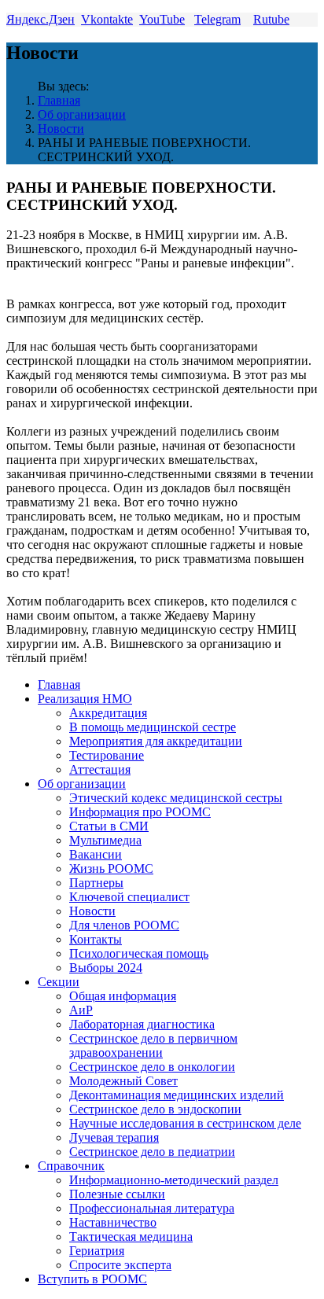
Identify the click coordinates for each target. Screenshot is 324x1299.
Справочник (71, 1165)
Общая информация (122, 996)
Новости (61, 128)
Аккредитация (108, 712)
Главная (59, 100)
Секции (58, 981)
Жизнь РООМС (111, 868)
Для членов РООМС (124, 925)
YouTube (162, 19)
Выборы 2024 (105, 967)
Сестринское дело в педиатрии (152, 1151)
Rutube (271, 19)
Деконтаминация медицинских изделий (176, 1095)
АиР (81, 1010)
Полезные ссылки (117, 1194)
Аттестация (100, 769)
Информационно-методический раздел (173, 1180)
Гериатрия (96, 1250)
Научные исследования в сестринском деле (185, 1123)
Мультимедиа (105, 840)
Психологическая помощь (138, 953)
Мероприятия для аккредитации (155, 741)
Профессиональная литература (151, 1208)
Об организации (82, 114)
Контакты (95, 939)
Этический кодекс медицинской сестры (175, 797)
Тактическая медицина (131, 1236)
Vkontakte (107, 19)
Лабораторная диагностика (142, 1024)
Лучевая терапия (114, 1137)
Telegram (217, 19)
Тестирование (106, 755)
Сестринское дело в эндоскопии (155, 1109)
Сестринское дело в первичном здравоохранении (153, 1045)
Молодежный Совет (123, 1080)
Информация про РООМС (140, 812)
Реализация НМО (85, 698)
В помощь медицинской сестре (152, 727)
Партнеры (96, 882)
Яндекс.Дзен (40, 19)
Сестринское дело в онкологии (152, 1066)
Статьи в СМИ (109, 826)
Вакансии (95, 854)
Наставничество (112, 1222)
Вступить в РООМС (92, 1279)
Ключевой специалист (129, 896)
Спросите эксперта (120, 1264)
